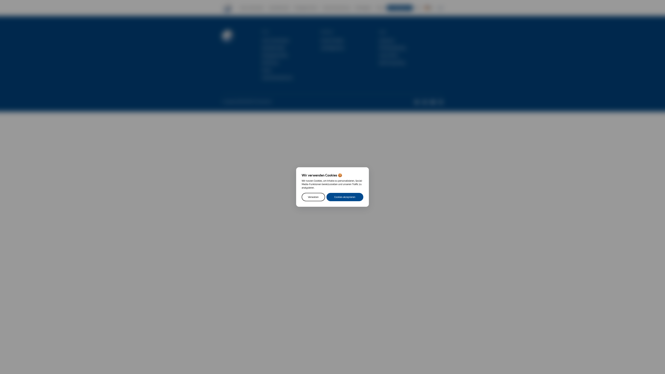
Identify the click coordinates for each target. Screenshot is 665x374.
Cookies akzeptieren (344, 197)
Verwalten (313, 197)
